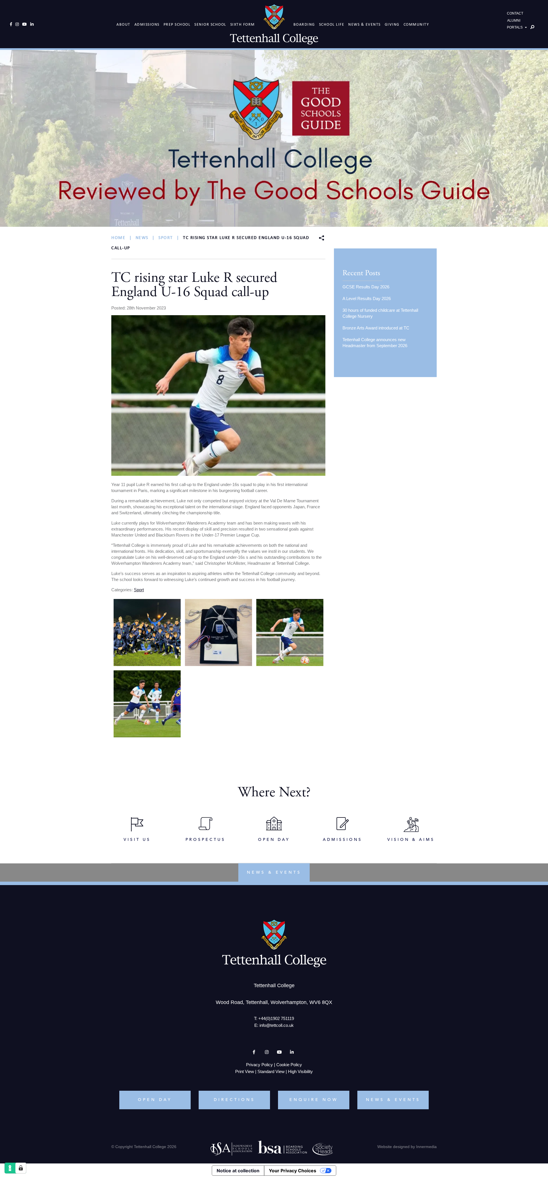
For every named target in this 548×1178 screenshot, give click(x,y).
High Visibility (300, 1071)
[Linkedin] (32, 24)
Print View (244, 1071)
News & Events (364, 24)
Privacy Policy (259, 1064)
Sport (139, 589)
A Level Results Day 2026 (366, 298)
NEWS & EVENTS (393, 1100)
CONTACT (515, 13)
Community (416, 24)
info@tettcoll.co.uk (276, 1025)
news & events (274, 872)
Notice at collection (238, 1170)
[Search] (532, 27)
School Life (331, 24)
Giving (392, 24)
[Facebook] (11, 24)
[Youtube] (24, 24)
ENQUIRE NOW (313, 1100)
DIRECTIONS (234, 1100)
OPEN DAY (155, 1100)
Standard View (271, 1071)
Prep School (177, 24)
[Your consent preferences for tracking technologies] (20, 1168)
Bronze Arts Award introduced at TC (375, 327)
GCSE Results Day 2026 (365, 286)
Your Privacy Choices (292, 1170)
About (123, 24)
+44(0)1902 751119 (276, 1018)
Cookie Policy (289, 1064)
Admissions (147, 24)
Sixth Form (242, 24)
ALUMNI (513, 21)
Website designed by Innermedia (407, 1146)
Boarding (304, 24)
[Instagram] (17, 24)
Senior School (210, 24)
